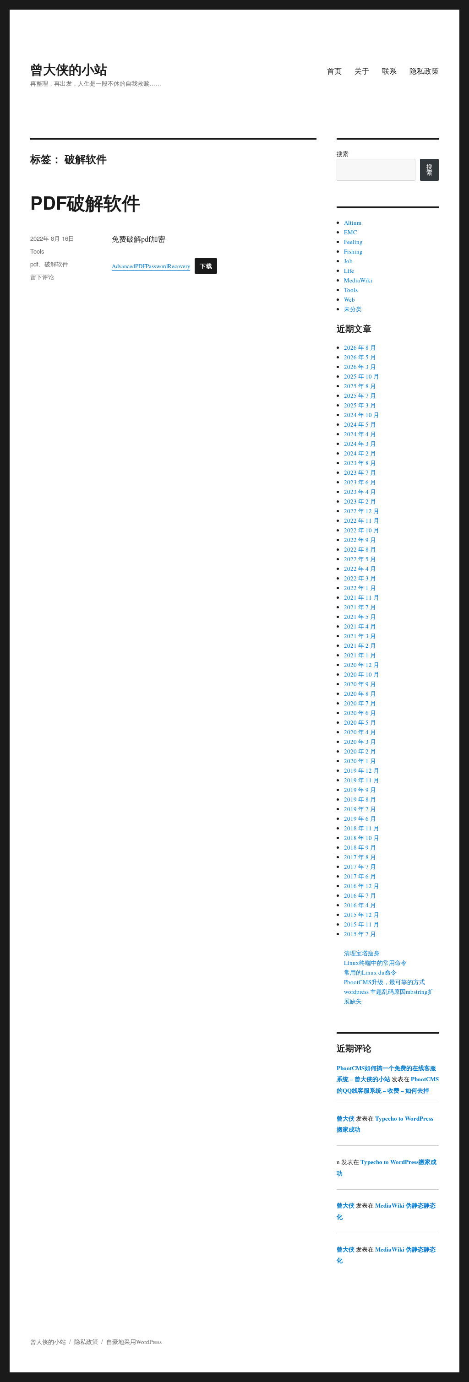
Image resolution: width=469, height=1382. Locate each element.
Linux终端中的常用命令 (375, 963)
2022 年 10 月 (361, 530)
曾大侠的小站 (68, 69)
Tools (37, 251)
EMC (350, 232)
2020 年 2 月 (360, 751)
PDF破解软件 (85, 202)
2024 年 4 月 (360, 434)
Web (349, 299)
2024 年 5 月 (360, 424)
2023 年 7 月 (360, 472)
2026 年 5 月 (360, 357)
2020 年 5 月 (360, 722)
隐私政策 (424, 70)
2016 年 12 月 (361, 886)
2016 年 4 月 (360, 905)
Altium (352, 222)
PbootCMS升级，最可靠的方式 (384, 982)
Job (348, 261)
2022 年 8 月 (360, 549)
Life (349, 270)
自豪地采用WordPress (134, 1342)
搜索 (343, 154)
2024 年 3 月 (360, 443)
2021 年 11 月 (361, 597)
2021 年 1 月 (360, 655)
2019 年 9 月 (360, 790)
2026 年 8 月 (360, 347)
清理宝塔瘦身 (362, 953)
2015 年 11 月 (361, 924)
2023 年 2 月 (360, 501)
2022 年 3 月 (360, 578)
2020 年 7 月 (360, 703)
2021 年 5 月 (360, 616)
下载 (206, 266)
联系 (389, 70)
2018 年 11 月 (361, 828)
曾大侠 (345, 1118)
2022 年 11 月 (361, 520)
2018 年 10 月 (361, 838)
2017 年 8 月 (360, 857)
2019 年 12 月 (361, 770)
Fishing (353, 251)
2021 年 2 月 (360, 645)
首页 (334, 70)
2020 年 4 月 (360, 732)
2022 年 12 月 (361, 511)
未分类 (353, 309)
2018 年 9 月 (360, 847)
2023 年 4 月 (360, 492)
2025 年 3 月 (360, 405)
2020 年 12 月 (361, 665)
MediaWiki (358, 280)
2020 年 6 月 (360, 713)
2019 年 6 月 (360, 818)
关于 (361, 70)
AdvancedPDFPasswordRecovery (151, 266)
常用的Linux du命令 (370, 972)
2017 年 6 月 (360, 876)
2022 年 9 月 (360, 540)
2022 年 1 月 (360, 588)
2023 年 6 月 (360, 482)
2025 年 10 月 (361, 376)
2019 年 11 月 (361, 780)
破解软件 (56, 264)
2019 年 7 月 (360, 809)
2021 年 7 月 (360, 607)
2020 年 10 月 (361, 674)
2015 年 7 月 (360, 934)
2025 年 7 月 (360, 395)
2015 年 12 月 (361, 914)
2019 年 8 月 (360, 799)
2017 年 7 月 (360, 866)
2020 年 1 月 (360, 761)
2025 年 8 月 (360, 386)
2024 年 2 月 (360, 453)
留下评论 (42, 276)
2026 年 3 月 (360, 367)
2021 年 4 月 (360, 626)
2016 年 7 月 (360, 895)
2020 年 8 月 (360, 693)
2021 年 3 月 (360, 636)
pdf (34, 264)
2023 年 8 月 (360, 463)
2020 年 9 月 (360, 684)
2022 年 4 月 (360, 568)
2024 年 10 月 (361, 415)
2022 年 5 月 (360, 559)
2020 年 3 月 (360, 741)
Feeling (353, 242)
